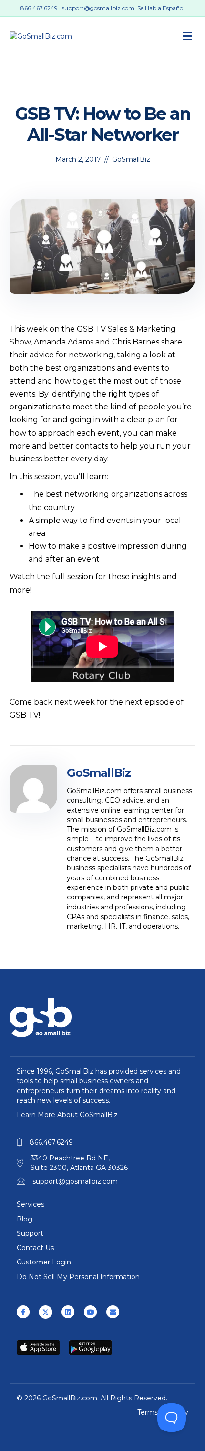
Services (30, 1204)
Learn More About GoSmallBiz (67, 1114)
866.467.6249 (39, 7)
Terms (147, 1412)
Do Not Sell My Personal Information (78, 1277)
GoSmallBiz (131, 159)
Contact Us (35, 1247)
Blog (24, 1219)
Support (30, 1233)
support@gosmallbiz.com (98, 7)
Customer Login (44, 1262)
